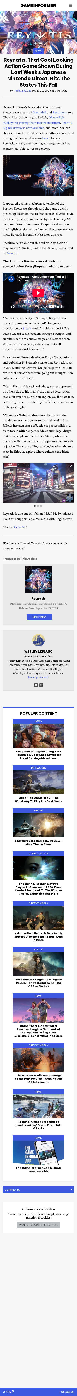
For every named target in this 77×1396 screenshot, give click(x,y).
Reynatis (38, 598)
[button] (71, 466)
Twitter (41, 685)
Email (36, 685)
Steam (27, 328)
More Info (39, 617)
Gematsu (19, 527)
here (45, 138)
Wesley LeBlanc (22, 91)
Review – (38, 842)
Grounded (39, 112)
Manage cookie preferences (38, 1225)
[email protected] (38, 677)
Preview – (38, 1079)
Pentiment (60, 112)
